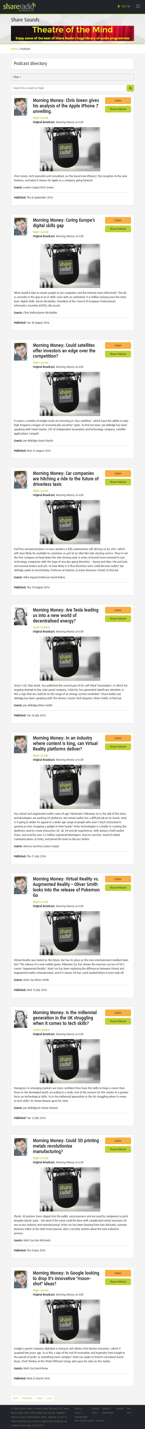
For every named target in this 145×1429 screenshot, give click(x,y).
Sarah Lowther (41, 627)
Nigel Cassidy (40, 118)
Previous (28, 1398)
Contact (120, 1409)
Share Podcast (118, 109)
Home (14, 49)
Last (49, 1398)
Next (39, 1398)
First (15, 1398)
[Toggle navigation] (138, 6)
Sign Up (125, 6)
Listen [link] (117, 100)
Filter (16, 77)
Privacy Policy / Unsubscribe (81, 1413)
